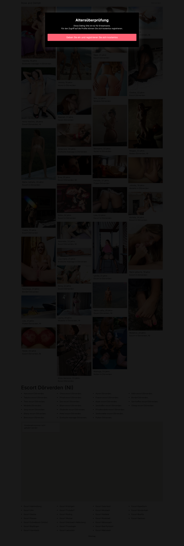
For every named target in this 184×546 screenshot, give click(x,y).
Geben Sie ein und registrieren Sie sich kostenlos (92, 37)
